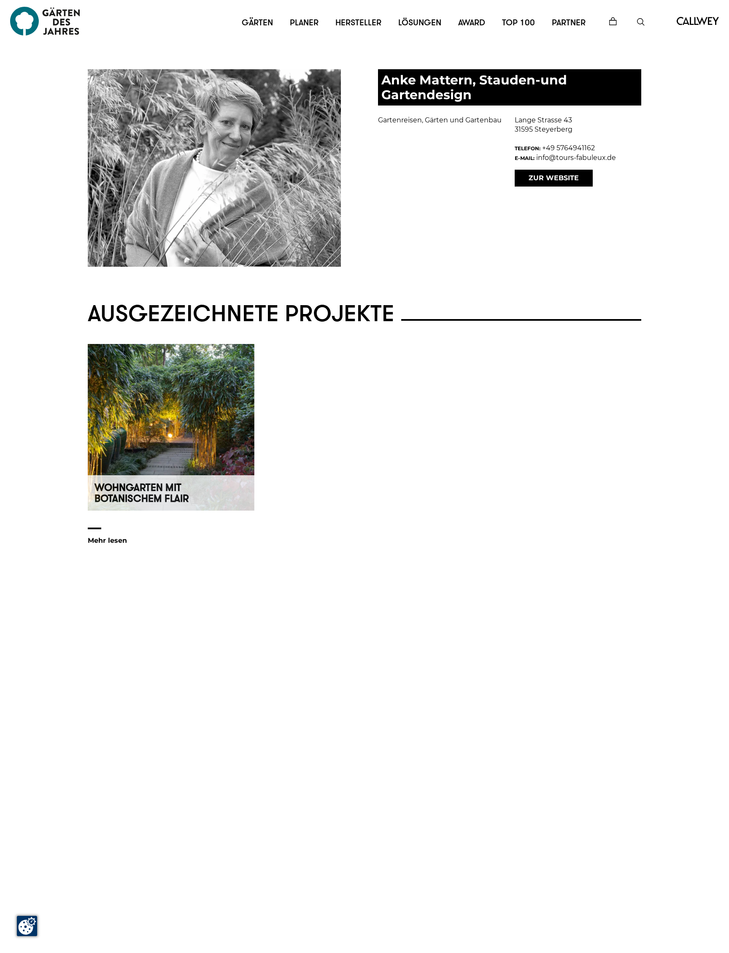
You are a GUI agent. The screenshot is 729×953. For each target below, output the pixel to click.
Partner (569, 22)
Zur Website (554, 178)
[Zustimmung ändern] (27, 926)
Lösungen (419, 22)
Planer (304, 22)
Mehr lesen (107, 540)
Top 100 (518, 22)
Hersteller (358, 22)
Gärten (257, 22)
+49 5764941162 (568, 148)
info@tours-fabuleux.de (576, 158)
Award (471, 22)
